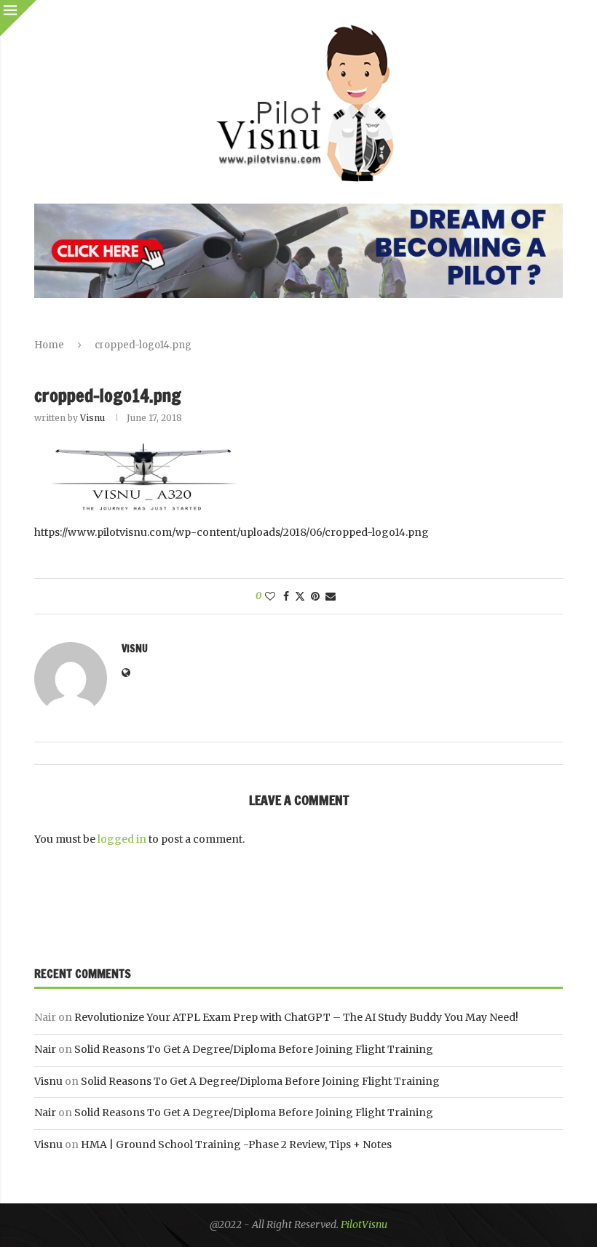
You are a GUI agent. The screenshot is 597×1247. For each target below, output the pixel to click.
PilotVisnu (364, 1224)
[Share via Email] (330, 596)
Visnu (92, 417)
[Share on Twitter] (300, 596)
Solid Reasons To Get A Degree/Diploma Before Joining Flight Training (253, 1049)
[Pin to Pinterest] (315, 596)
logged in (122, 839)
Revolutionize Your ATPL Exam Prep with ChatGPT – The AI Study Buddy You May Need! (296, 1017)
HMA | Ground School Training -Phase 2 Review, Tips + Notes (236, 1144)
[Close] (18, 18)
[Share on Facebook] (286, 596)
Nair (45, 1049)
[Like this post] (270, 596)
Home (49, 345)
